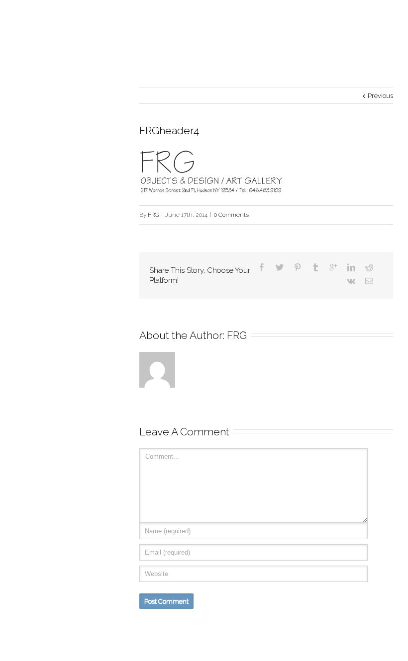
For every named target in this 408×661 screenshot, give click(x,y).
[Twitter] (280, 267)
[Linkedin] (351, 267)
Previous (380, 95)
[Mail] (369, 281)
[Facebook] (262, 267)
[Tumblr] (315, 267)
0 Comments (231, 214)
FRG (153, 214)
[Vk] (351, 281)
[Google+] (333, 267)
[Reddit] (369, 267)
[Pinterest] (298, 267)
